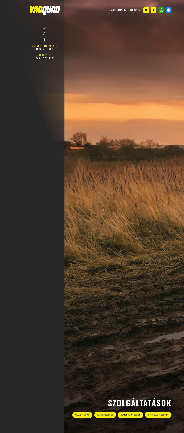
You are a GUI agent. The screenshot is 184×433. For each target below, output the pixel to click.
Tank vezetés (105, 415)
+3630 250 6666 (44, 49)
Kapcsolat (135, 10)
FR (153, 10)
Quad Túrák (82, 415)
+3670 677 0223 (44, 58)
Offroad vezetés (158, 415)
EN (146, 10)
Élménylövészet (130, 415)
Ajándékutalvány (117, 10)
